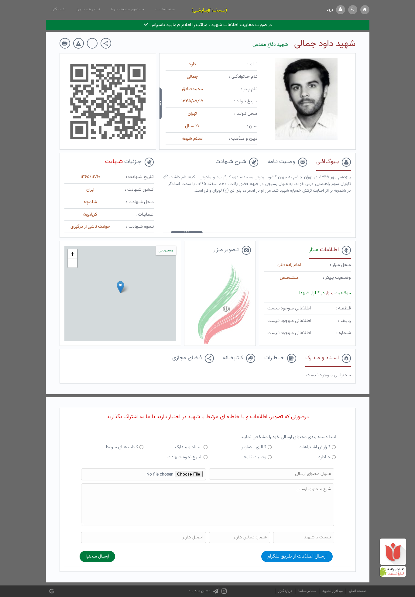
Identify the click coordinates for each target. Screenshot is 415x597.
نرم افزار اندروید (332, 591)
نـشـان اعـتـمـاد (199, 591)
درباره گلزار (285, 591)
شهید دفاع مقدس (270, 45)
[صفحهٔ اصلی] (364, 9)
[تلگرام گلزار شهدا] (216, 591)
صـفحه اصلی (357, 591)
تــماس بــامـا (307, 591)
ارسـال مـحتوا (97, 556)
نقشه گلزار (58, 9)
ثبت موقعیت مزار (88, 9)
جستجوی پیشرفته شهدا (127, 9)
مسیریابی (166, 250)
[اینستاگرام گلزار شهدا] (224, 591)
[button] (352, 9)
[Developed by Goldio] (51, 591)
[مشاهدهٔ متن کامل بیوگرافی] (165, 178)
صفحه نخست (165, 9)
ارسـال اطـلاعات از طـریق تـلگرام (297, 556)
